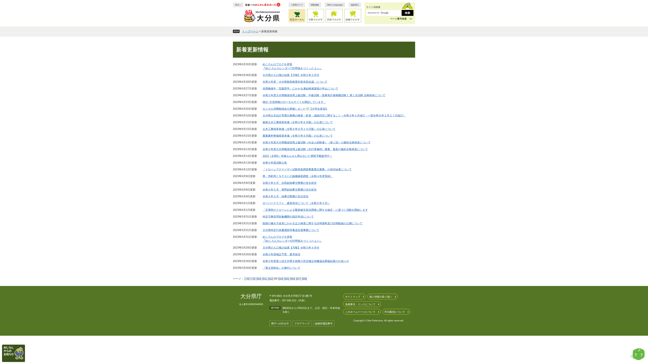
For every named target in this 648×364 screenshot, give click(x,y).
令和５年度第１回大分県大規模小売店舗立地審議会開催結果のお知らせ (306, 261)
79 (253, 278)
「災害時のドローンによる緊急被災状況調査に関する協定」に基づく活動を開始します (315, 209)
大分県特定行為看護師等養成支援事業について (291, 230)
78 (247, 278)
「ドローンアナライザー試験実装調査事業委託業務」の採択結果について (307, 169)
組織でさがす (353, 19)
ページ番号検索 (398, 18)
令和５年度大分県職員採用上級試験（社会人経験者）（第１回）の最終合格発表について (317, 142)
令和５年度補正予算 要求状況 (281, 254)
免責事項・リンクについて (360, 304)
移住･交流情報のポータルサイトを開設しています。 (294, 102)
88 (304, 278)
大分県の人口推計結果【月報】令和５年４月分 (291, 247)
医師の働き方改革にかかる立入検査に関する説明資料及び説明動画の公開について (312, 223)
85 (286, 278)
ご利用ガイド (297, 5)
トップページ (250, 31)
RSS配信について (395, 311)
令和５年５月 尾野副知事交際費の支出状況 (290, 189)
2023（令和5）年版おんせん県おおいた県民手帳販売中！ (297, 156)
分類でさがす (315, 19)
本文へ (238, 5)
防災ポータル (297, 19)
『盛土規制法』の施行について (281, 267)
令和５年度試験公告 (275, 162)
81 (264, 278)
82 (270, 278)
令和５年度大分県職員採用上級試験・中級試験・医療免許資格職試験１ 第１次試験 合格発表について (324, 95)
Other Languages (335, 5)
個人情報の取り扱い (380, 296)
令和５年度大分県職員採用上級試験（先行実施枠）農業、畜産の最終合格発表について (315, 149)
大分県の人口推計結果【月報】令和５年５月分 (291, 75)
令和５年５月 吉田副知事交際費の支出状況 (290, 182)
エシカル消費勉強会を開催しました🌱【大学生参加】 (295, 108)
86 (292, 278)
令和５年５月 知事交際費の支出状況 (285, 196)
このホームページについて (360, 311)
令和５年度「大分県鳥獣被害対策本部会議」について (295, 81)
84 (280, 278)
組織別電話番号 (324, 323)
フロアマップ (301, 323)
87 (298, 278)
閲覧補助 (315, 5)
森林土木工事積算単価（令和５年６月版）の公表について (298, 122)
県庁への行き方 (280, 323)
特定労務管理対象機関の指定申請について (288, 216)
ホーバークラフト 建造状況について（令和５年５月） (296, 203)
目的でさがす (334, 19)
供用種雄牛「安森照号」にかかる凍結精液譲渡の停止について (300, 88)
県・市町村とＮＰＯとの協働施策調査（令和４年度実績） (298, 176)
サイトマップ (352, 296)
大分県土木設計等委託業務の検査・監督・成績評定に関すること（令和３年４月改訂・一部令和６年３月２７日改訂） (334, 115)
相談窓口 (355, 5)
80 (259, 278)
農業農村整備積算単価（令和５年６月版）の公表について (298, 135)
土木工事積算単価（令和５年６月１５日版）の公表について (299, 129)
